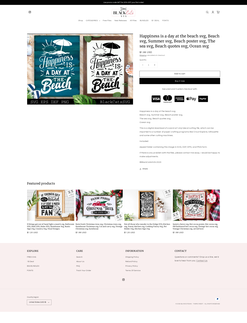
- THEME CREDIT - (198, 303)
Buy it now (180, 81)
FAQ (78, 266)
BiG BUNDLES (33, 266)
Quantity (143, 60)
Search (79, 257)
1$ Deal (30, 261)
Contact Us (201, 261)
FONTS (30, 270)
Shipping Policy (132, 257)
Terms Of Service (133, 270)
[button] (92, 20)
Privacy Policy (131, 266)
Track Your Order (83, 270)
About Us (80, 261)
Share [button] (145, 169)
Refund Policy (131, 261)
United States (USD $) (37, 302)
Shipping (143, 55)
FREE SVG (31, 257)
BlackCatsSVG (186, 303)
